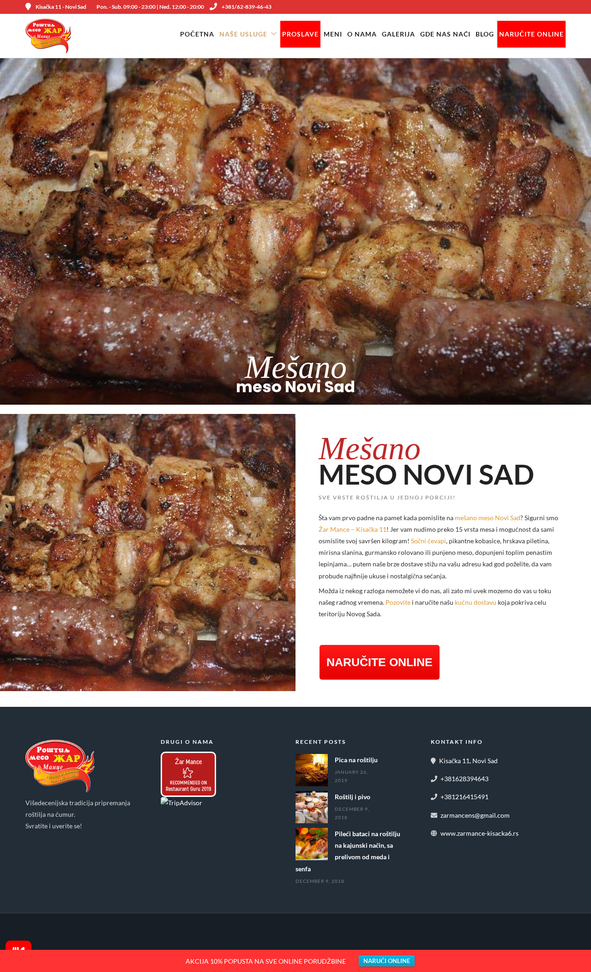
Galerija (398, 34)
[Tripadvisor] (76, 840)
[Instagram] (55, 840)
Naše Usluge (243, 34)
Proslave (300, 34)
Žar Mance (188, 761)
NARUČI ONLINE (386, 961)
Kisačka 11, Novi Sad (468, 761)
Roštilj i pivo (352, 797)
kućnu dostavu (475, 602)
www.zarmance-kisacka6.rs (479, 833)
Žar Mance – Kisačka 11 (352, 529)
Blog (485, 34)
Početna (197, 34)
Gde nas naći (445, 34)
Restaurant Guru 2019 (188, 788)
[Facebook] (35, 840)
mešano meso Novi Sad (487, 518)
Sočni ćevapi (428, 541)
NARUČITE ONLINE (531, 34)
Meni (333, 34)
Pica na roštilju (356, 760)
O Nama (362, 34)
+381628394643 (464, 779)
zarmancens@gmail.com (475, 815)
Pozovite (398, 602)
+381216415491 (464, 797)
